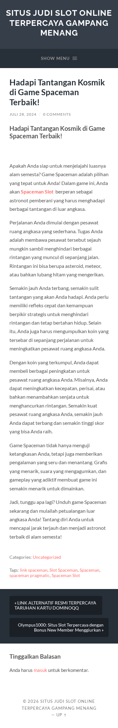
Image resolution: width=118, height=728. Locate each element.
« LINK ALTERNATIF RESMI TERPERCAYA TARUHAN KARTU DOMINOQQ (55, 605)
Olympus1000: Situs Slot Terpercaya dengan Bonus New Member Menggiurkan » (61, 627)
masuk (40, 670)
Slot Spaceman (63, 570)
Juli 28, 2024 (23, 114)
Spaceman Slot (37, 191)
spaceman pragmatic (29, 575)
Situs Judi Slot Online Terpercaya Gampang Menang (59, 23)
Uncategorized (47, 557)
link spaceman (34, 570)
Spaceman (89, 570)
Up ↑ (61, 714)
